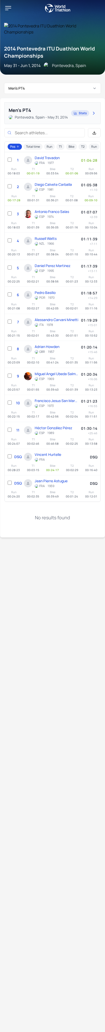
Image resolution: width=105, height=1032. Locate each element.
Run (49, 146)
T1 (60, 146)
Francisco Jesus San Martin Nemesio (56, 400)
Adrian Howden (47, 346)
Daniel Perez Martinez (52, 265)
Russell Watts (46, 238)
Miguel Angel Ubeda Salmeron (56, 373)
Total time (33, 146)
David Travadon (47, 157)
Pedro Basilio (45, 292)
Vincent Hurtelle (48, 454)
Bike (71, 146)
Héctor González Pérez (53, 427)
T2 (83, 146)
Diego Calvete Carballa (53, 184)
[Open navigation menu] (8, 8)
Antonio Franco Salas (52, 211)
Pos (12, 146)
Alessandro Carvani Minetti (56, 319)
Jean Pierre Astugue (51, 480)
